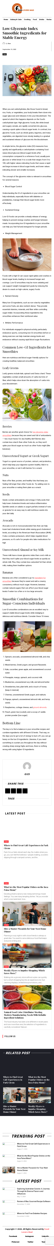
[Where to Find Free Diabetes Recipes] (9, 1216)
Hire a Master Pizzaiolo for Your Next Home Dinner (14, 1109)
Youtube (45, 1242)
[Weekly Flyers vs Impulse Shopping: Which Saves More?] (27, 955)
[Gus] (4, 43)
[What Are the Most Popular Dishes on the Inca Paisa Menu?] (27, 872)
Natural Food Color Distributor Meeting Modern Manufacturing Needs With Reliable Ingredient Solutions (25, 1015)
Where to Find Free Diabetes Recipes (32, 1213)
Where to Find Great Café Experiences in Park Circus (13, 1080)
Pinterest (15, 1242)
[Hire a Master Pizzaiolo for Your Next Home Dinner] (27, 914)
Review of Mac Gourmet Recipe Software (33, 1201)
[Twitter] (13, 790)
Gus (9, 43)
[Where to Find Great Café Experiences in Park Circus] (27, 830)
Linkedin (45, 1236)
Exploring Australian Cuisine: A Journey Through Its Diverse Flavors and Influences (33, 1191)
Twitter (30, 1242)
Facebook (13, 1236)
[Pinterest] (19, 790)
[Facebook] (7, 790)
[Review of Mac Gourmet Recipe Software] (9, 1204)
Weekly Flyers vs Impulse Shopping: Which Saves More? (37, 1109)
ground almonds (40, 707)
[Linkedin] (16, 1040)
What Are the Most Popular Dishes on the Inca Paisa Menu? (39, 1080)
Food (4, 54)
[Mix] (25, 790)
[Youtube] (33, 1040)
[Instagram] (10, 1040)
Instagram (29, 1236)
